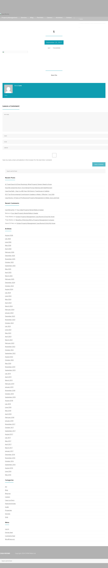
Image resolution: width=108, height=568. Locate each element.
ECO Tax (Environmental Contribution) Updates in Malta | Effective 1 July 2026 (29, 194)
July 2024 (8, 293)
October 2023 (9, 323)
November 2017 (10, 424)
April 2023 (8, 336)
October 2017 (9, 427)
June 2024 (8, 296)
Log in (7, 529)
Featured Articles (10, 504)
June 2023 (8, 330)
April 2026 (8, 249)
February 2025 (9, 279)
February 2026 (9, 252)
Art (6, 487)
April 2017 (8, 444)
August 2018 (9, 401)
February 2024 (9, 310)
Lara (49, 48)
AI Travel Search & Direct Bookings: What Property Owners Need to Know (28, 184)
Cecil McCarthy (9, 210)
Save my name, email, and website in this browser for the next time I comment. (27, 160)
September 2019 (10, 370)
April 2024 (8, 303)
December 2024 (10, 282)
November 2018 (10, 390)
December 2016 (10, 454)
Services (7, 514)
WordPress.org (10, 539)
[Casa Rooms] (5, 14)
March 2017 (8, 448)
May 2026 (8, 245)
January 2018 (9, 421)
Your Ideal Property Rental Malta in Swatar (30, 210)
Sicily (6, 517)
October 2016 (9, 461)
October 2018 (9, 394)
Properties (8, 510)
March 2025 (8, 276)
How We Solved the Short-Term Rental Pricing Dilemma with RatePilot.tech (28, 188)
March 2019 (8, 380)
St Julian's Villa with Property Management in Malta (92, 23)
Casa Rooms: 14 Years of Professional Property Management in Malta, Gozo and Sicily (32, 198)
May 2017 (8, 441)
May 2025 (8, 269)
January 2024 (9, 313)
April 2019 (8, 377)
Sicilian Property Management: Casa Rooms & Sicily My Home (35, 217)
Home (81, 19)
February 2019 (9, 384)
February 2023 (9, 343)
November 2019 (10, 367)
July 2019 (8, 374)
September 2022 (10, 353)
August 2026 (9, 235)
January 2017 (9, 451)
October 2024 (9, 286)
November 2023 (10, 320)
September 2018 (10, 397)
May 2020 (8, 363)
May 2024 (8, 299)
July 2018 (8, 404)
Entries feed (9, 532)
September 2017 (10, 431)
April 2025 (8, 272)
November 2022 (10, 347)
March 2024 (8, 306)
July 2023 (8, 326)
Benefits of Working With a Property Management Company (35, 220)
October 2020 (9, 360)
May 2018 (8, 411)
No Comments (56, 48)
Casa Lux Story (9, 500)
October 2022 (9, 350)
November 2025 (10, 259)
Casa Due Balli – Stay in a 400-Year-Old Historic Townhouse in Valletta (27, 191)
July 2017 (8, 438)
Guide (7, 507)
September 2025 (10, 266)
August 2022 (9, 357)
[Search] (106, 19)
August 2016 (9, 468)
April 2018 (8, 414)
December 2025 (10, 256)
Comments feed (10, 536)
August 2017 (9, 434)
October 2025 (9, 262)
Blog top (8, 493)
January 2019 (9, 387)
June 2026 (8, 242)
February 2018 (9, 417)
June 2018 (8, 407)
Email (6, 95)
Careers (7, 497)
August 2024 (9, 289)
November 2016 (10, 458)
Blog (6, 490)
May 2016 (8, 475)
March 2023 (8, 340)
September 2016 (10, 465)
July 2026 (8, 239)
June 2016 (8, 471)
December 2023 (10, 316)
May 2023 (8, 333)
